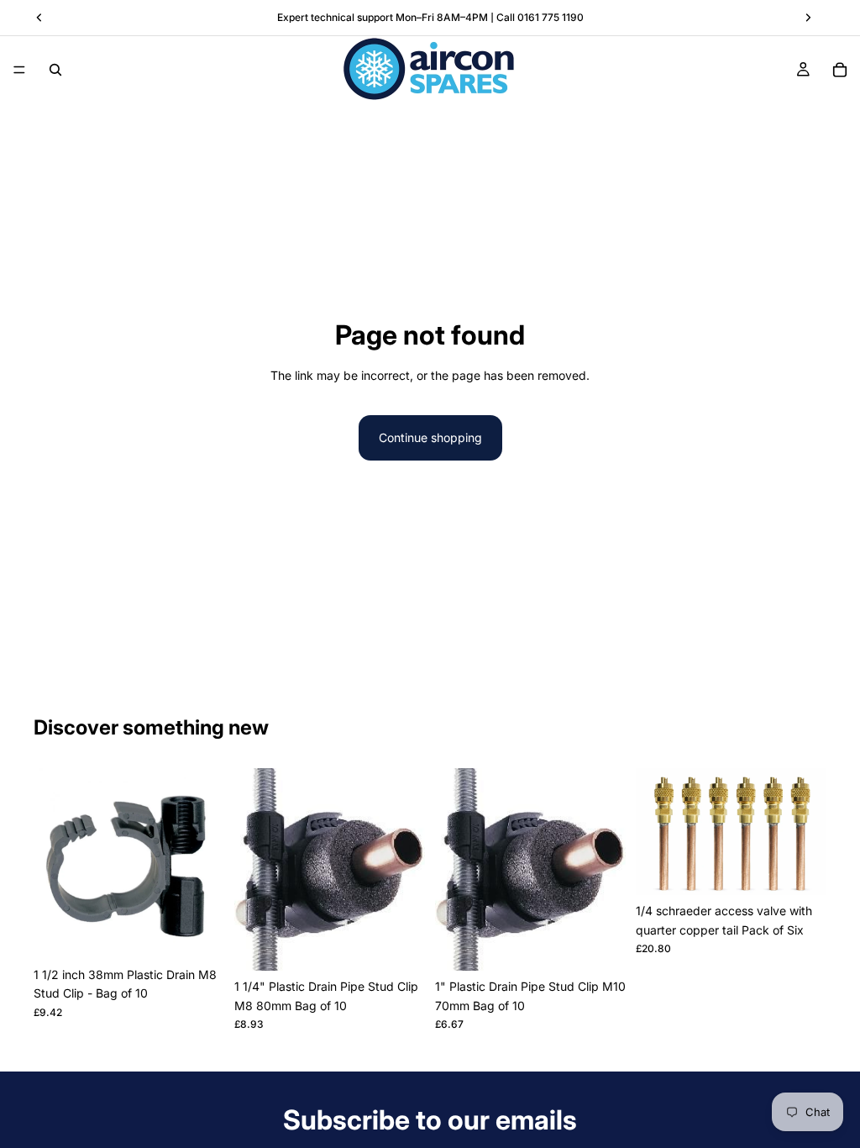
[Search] (55, 69)
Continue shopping (430, 437)
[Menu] (19, 69)
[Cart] (839, 69)
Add (212, 932)
